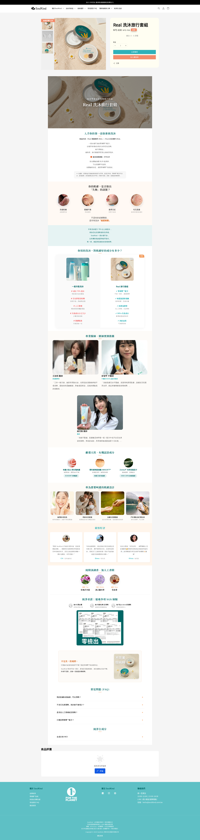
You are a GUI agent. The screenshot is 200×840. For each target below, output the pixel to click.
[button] (159, 8)
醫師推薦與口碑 (104, 8)
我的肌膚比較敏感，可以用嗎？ (69, 697)
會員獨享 (81, 8)
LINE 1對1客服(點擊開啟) (147, 799)
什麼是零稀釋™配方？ (65, 720)
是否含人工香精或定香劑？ (67, 712)
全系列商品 (69, 8)
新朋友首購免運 (35, 799)
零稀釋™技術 (34, 796)
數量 (114, 42)
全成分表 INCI (62, 737)
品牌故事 (33, 793)
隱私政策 (100, 836)
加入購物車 (134, 57)
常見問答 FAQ (92, 8)
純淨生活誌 (118, 8)
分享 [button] (117, 63)
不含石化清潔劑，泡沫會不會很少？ (70, 705)
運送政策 (33, 805)
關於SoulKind (57, 8)
